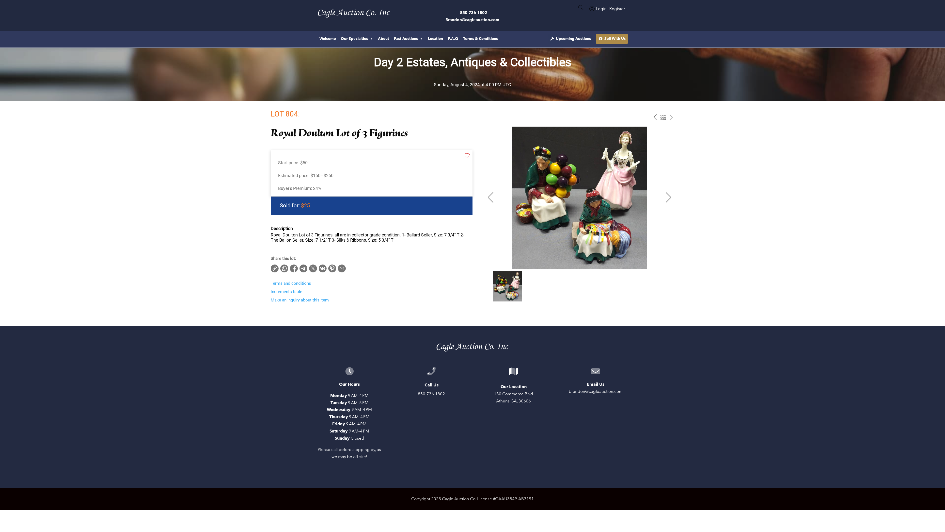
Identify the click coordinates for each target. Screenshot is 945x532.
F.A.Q (453, 38)
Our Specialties (354, 38)
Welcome (327, 38)
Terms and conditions (291, 283)
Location (435, 38)
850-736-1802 (473, 12)
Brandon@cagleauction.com (472, 20)
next (671, 117)
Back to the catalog (663, 117)
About (383, 38)
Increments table (286, 291)
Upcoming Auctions (573, 38)
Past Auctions (406, 38)
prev (655, 117)
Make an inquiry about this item (300, 300)
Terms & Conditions (480, 38)
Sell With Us (615, 38)
